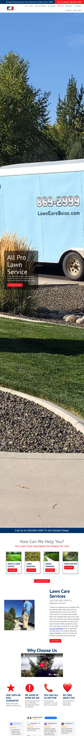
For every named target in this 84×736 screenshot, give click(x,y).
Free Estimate (77, 10)
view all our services (42, 581)
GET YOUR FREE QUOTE (15, 285)
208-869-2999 (35, 530)
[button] (30, 6)
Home (26, 6)
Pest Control (52, 6)
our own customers (56, 628)
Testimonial (77, 6)
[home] (10, 8)
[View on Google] (28, 724)
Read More (12, 570)
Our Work (68, 10)
